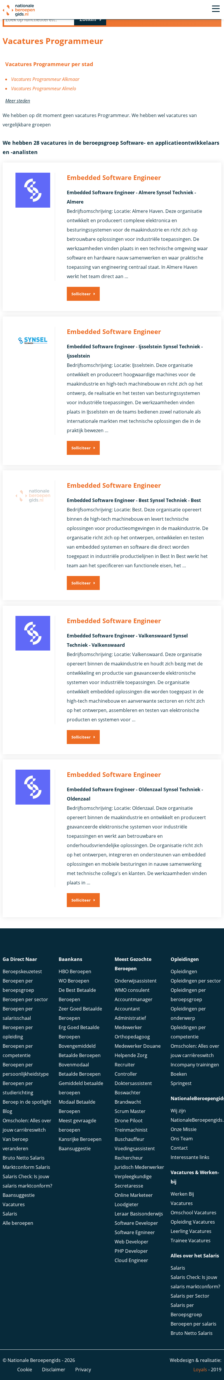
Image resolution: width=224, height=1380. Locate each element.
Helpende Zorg (131, 1055)
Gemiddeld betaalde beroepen (81, 1088)
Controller (126, 1074)
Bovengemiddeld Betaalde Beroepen (80, 1051)
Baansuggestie (19, 1195)
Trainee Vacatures (191, 1240)
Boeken (179, 1074)
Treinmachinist (131, 1130)
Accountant (127, 1009)
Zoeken (88, 19)
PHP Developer (131, 1251)
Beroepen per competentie (18, 1051)
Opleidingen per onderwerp (188, 1013)
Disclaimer (53, 1369)
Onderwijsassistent (136, 981)
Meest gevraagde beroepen (77, 1125)
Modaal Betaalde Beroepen (77, 1106)
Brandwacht (128, 1102)
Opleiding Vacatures (193, 1222)
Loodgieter (127, 1204)
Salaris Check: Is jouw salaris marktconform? (27, 1181)
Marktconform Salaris (26, 1167)
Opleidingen (184, 971)
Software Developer (136, 1223)
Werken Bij (182, 1194)
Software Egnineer (135, 1232)
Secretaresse (129, 1186)
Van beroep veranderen (15, 1144)
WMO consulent (132, 990)
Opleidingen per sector (196, 981)
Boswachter (128, 1092)
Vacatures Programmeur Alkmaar (45, 79)
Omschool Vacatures (193, 1212)
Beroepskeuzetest (22, 971)
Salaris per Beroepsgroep (186, 1310)
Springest (181, 1083)
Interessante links (190, 1157)
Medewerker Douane (138, 1046)
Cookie (24, 1369)
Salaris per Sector (190, 1296)
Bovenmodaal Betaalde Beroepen (80, 1069)
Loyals (200, 1369)
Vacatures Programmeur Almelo (43, 88)
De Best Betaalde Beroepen (77, 995)
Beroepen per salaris (193, 1324)
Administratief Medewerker (130, 1023)
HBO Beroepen (75, 971)
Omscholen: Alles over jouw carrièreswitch (27, 1125)
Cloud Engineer (131, 1260)
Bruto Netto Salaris (24, 1158)
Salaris (10, 1214)
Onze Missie (184, 1129)
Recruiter (125, 1064)
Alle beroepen (18, 1223)
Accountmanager (134, 999)
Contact (179, 1148)
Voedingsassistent (135, 1148)
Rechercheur (129, 1158)
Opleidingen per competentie (188, 1032)
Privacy (83, 1369)
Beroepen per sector (25, 999)
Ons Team (182, 1138)
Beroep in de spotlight (27, 1102)
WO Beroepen (74, 981)
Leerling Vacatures (191, 1231)
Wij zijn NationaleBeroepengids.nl (196, 1115)
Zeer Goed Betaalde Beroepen (80, 1013)
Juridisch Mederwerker (139, 1167)
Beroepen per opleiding (18, 1032)
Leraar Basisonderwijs (139, 1214)
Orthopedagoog (132, 1036)
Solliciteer (81, 293)
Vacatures (14, 1204)
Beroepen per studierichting (18, 1088)
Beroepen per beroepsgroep (18, 985)
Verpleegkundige (133, 1176)
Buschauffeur (129, 1139)
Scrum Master (130, 1111)
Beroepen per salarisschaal (18, 1013)
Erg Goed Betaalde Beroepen (79, 1032)
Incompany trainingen (195, 1064)
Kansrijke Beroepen (80, 1139)
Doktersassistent (133, 1083)
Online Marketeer (134, 1195)
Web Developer (131, 1241)
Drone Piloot (129, 1120)
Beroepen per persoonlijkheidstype (26, 1069)
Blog (7, 1111)
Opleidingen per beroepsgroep (188, 995)
